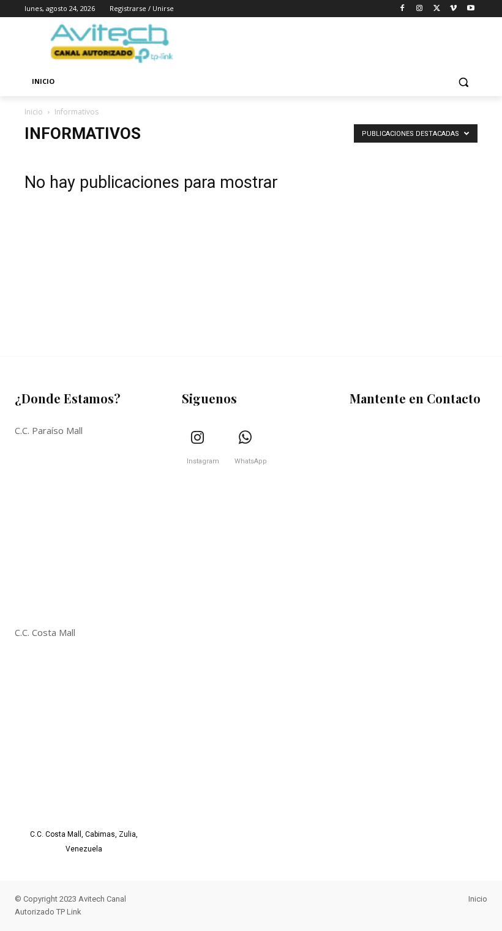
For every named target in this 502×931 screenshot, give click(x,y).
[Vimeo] (453, 9)
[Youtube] (470, 9)
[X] (437, 9)
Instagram (203, 461)
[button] (463, 81)
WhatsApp (250, 461)
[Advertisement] (420, 228)
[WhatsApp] (245, 438)
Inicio (33, 112)
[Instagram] (420, 9)
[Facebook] (402, 9)
